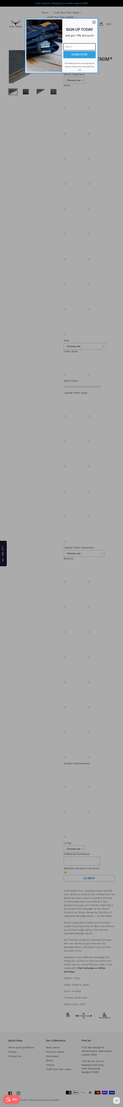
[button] (94, 22)
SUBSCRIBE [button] (79, 54)
